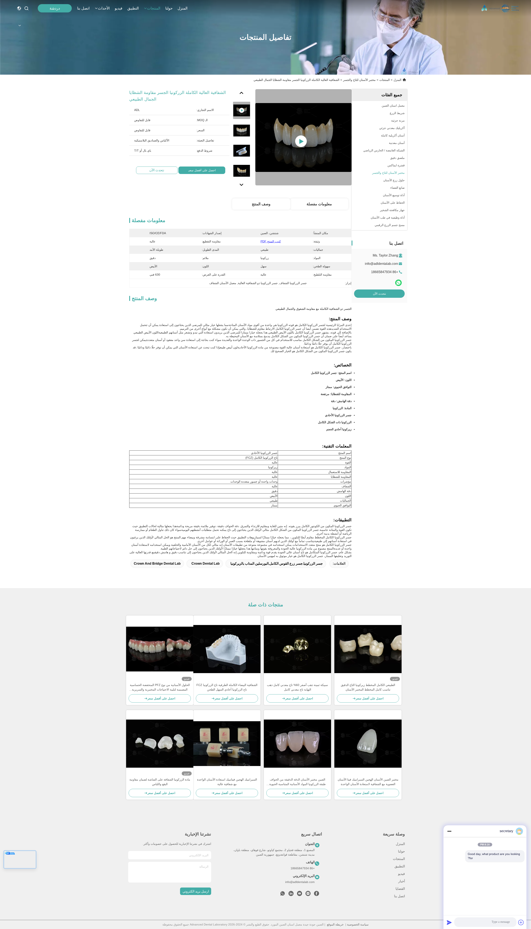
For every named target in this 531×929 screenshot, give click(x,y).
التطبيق (133, 8)
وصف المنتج (261, 204)
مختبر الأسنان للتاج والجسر (359, 79)
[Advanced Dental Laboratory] (501, 8)
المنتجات (153, 8)
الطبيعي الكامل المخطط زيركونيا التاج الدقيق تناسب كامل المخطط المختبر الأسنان (368, 687)
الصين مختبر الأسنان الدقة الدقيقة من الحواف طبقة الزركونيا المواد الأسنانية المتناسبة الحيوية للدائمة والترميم (297, 782)
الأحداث (104, 8)
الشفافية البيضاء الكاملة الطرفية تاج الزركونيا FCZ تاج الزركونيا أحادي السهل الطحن (226, 687)
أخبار (401, 881)
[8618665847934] (282, 894)
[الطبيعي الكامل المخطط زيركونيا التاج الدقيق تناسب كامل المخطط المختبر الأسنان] (368, 649)
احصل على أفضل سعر (202, 170)
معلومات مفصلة (319, 204)
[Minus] (449, 831)
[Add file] (521, 922)
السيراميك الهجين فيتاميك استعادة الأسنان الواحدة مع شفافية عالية (227, 782)
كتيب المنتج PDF (271, 241)
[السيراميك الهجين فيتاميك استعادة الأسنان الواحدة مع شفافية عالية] (227, 743)
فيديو (118, 8)
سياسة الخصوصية (358, 924)
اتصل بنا (83, 8)
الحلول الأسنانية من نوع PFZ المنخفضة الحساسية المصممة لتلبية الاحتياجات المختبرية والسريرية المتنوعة (160, 687)
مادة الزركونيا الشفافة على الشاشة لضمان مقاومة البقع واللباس (159, 782)
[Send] (449, 922)
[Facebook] (316, 894)
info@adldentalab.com (381, 263)
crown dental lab (205, 563)
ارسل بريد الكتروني (196, 891)
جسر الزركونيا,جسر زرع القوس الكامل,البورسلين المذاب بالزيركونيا (276, 563)
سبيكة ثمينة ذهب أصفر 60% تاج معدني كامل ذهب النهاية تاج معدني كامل (297, 687)
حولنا (169, 8)
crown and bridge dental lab (157, 563)
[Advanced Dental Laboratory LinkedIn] (291, 894)
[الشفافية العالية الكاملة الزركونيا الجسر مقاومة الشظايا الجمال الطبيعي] (303, 137)
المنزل (183, 8)
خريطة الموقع (335, 924)
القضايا (400, 888)
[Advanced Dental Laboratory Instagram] (308, 894)
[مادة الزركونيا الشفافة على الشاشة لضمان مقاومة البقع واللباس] (159, 743)
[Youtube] (299, 894)
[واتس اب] (398, 282)
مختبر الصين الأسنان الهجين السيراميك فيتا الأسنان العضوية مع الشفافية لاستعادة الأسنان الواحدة (368, 782)
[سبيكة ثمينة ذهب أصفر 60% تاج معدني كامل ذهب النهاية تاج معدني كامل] (297, 649)
